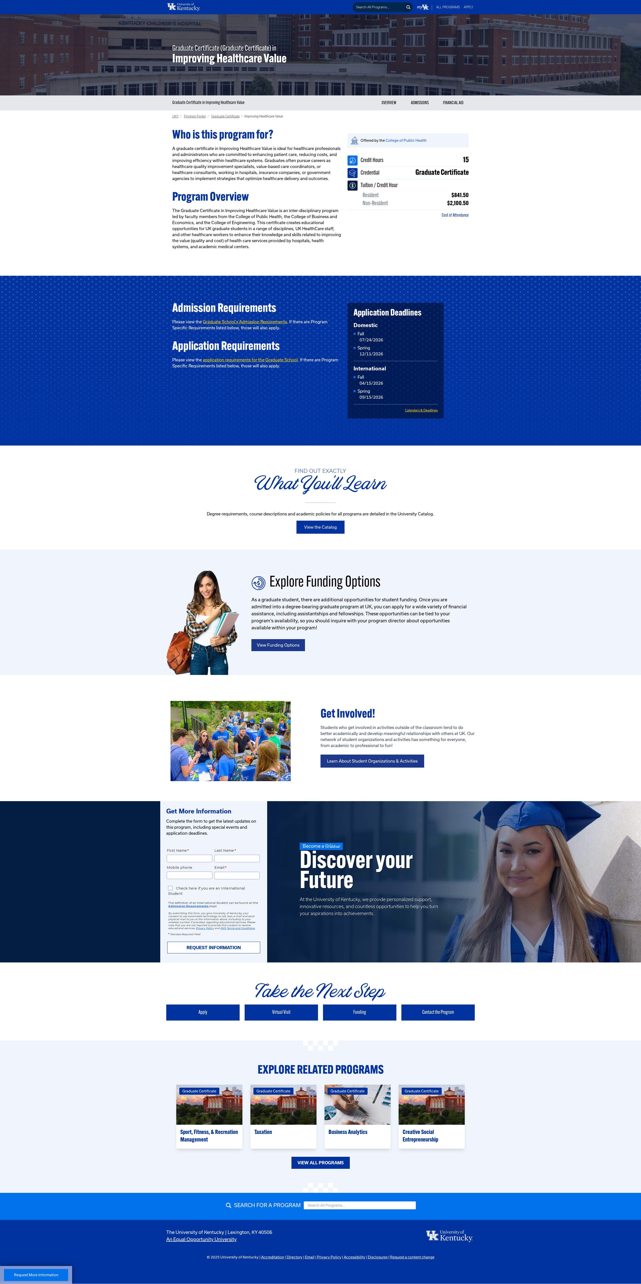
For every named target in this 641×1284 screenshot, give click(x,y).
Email (219, 867)
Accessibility (354, 1257)
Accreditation (272, 1257)
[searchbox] (378, 7)
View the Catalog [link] (320, 527)
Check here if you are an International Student (206, 891)
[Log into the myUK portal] (423, 7)
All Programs (448, 7)
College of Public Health (406, 140)
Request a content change (412, 1257)
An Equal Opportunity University (201, 1239)
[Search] (408, 7)
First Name (177, 850)
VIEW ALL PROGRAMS (320, 1163)
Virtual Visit (281, 1012)
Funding (359, 1012)
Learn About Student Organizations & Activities (372, 761)
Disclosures (378, 1257)
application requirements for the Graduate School (250, 360)
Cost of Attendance (455, 215)
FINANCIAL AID (453, 103)
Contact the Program (438, 1012)
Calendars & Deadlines (421, 410)
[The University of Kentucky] (450, 1236)
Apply (468, 7)
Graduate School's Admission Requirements (245, 322)
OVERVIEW (389, 103)
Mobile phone (179, 867)
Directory (294, 1257)
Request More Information (36, 1275)
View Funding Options (278, 645)
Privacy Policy (329, 1257)
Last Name (224, 850)
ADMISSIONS (420, 103)
